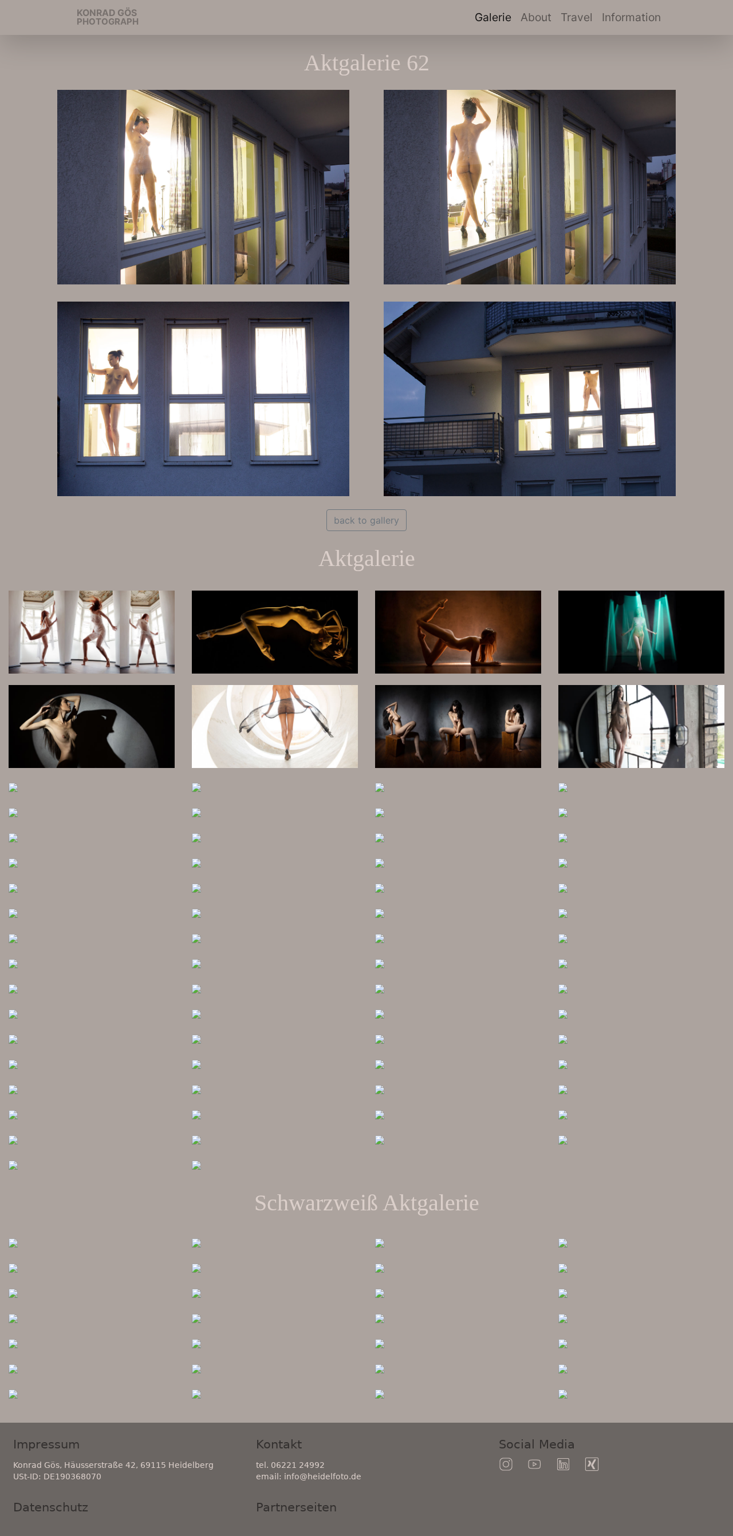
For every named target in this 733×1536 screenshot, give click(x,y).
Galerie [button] (493, 17)
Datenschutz (50, 1507)
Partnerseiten (296, 1507)
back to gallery (366, 520)
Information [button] (631, 17)
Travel (579, 17)
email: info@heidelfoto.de (308, 1476)
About (536, 17)
